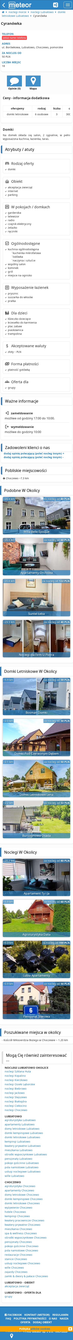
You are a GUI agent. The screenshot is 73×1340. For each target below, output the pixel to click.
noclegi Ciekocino (16, 1105)
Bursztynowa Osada (36, 836)
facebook (14, 1315)
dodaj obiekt (42, 1322)
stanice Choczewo (16, 1259)
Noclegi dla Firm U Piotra (36, 655)
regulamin (60, 1315)
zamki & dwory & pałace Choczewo (26, 1276)
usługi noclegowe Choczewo (22, 1263)
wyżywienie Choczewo (18, 1207)
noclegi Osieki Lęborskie (20, 1084)
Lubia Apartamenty (36, 975)
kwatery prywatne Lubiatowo (23, 1146)
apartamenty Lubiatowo (19, 1124)
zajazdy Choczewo (16, 1272)
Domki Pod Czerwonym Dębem (36, 753)
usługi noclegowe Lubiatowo (22, 1171)
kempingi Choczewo (17, 1216)
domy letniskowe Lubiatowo (22, 1128)
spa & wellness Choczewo (21, 1233)
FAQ (8, 1318)
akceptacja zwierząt (17, 1286)
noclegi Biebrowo (15, 1088)
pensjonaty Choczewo (18, 1242)
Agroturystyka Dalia (36, 934)
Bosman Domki (36, 712)
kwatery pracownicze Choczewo (24, 1220)
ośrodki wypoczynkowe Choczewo (25, 1237)
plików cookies (40, 1328)
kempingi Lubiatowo (17, 1141)
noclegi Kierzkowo (16, 1080)
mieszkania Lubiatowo (18, 1150)
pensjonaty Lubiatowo (18, 1158)
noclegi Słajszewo (16, 1097)
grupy (8, 1296)
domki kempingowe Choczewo (23, 1199)
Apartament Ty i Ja (36, 893)
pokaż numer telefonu (14, 37)
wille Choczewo (14, 1267)
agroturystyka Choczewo (20, 1186)
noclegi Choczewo (16, 1110)
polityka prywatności (30, 1318)
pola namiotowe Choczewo (21, 1250)
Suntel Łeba (36, 614)
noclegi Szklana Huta (18, 1071)
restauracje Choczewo (18, 1254)
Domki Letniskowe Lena (36, 795)
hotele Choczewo (15, 1212)
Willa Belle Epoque (36, 532)
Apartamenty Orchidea (36, 573)
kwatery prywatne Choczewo (22, 1224)
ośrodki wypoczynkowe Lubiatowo (26, 1154)
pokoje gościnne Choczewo (21, 1246)
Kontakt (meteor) (37, 1315)
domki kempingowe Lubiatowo (24, 1133)
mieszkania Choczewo (18, 1229)
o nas (53, 1318)
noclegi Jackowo (15, 1093)
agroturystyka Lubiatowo (20, 1120)
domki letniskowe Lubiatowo (22, 1137)
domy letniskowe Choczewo (22, 1194)
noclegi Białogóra (16, 1101)
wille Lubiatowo (14, 1176)
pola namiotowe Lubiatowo (21, 1167)
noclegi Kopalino (15, 1075)
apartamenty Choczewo (19, 1190)
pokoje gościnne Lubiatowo (22, 1163)
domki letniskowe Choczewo (22, 1203)
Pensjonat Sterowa (36, 1016)
